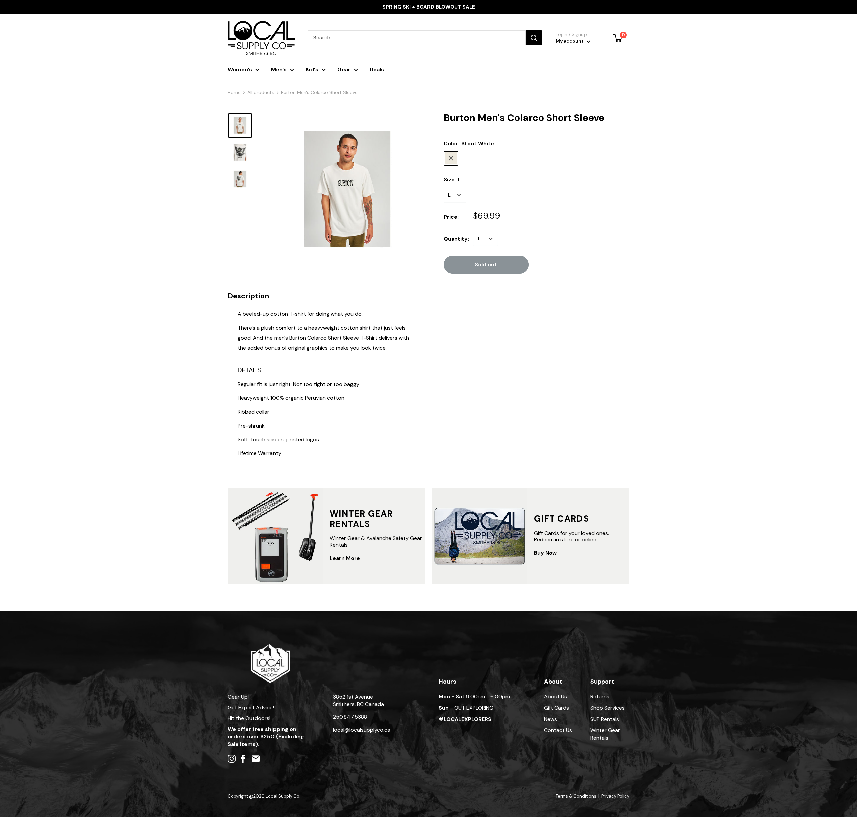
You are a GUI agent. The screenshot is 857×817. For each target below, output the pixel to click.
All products (260, 92)
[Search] (534, 37)
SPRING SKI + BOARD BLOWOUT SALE (428, 7)
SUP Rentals (604, 719)
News (550, 719)
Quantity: (456, 238)
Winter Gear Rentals (605, 734)
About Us (555, 696)
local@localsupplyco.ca (361, 729)
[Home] (270, 647)
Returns (599, 696)
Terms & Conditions (576, 796)
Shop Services (607, 707)
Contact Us (558, 730)
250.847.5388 (350, 716)
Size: (452, 179)
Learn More (345, 558)
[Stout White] (451, 158)
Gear (343, 69)
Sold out (486, 264)
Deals (377, 69)
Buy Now (545, 552)
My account (570, 41)
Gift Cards (556, 707)
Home (234, 92)
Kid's (312, 69)
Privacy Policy (615, 796)
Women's (240, 69)
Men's (279, 69)
